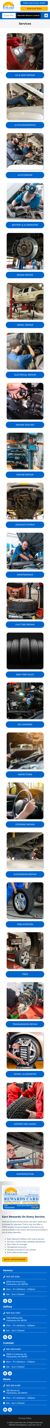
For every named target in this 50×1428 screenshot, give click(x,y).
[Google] (5, 1301)
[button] (46, 15)
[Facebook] (10, 1301)
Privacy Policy (25, 1418)
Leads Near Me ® (34, 1425)
